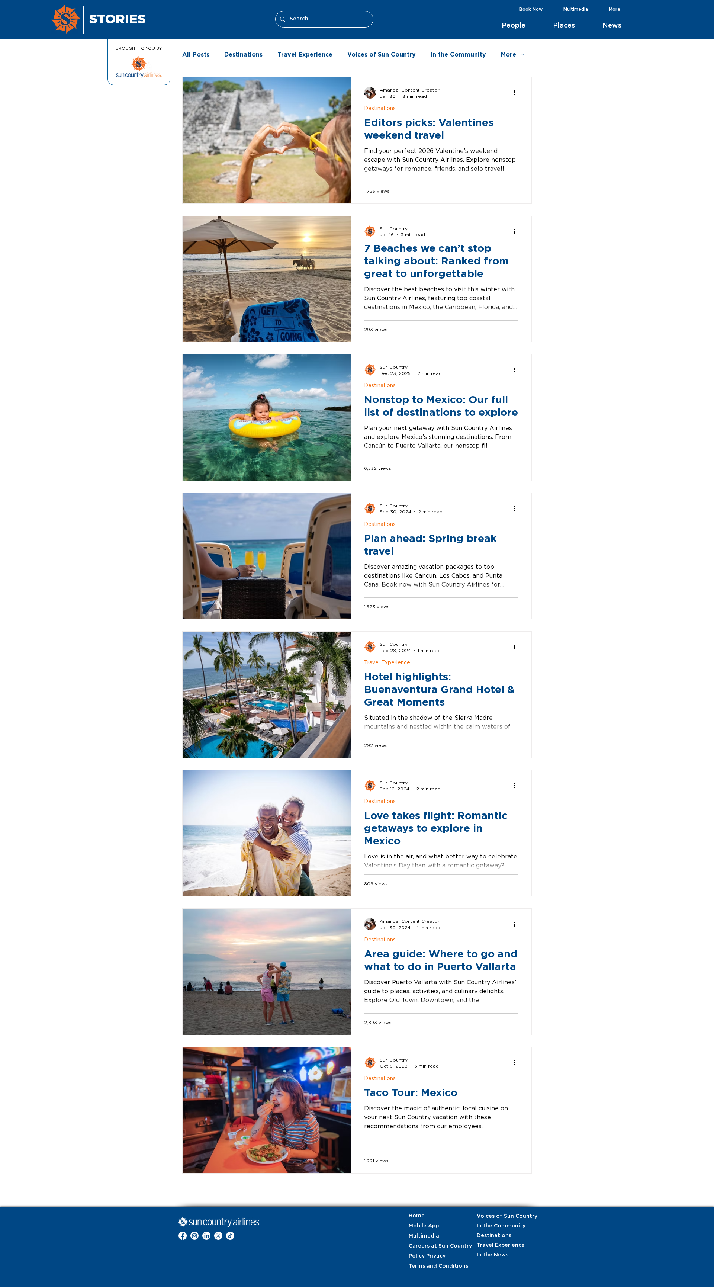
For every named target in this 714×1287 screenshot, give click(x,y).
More (508, 55)
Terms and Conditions (427, 1266)
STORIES (117, 18)
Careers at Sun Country (427, 1246)
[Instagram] (194, 1236)
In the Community (458, 55)
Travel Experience (304, 55)
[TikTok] (230, 1236)
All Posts (195, 55)
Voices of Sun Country (381, 55)
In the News (492, 1255)
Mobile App (424, 1226)
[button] (521, 25)
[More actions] (516, 92)
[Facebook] (182, 1236)
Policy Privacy (427, 1256)
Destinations (243, 55)
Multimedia (424, 1236)
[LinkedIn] (206, 1236)
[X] (218, 1236)
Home (417, 1216)
